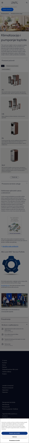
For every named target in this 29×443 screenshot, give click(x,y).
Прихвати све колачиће (14, 433)
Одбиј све (14, 437)
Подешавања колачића (14, 440)
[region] (14, 430)
